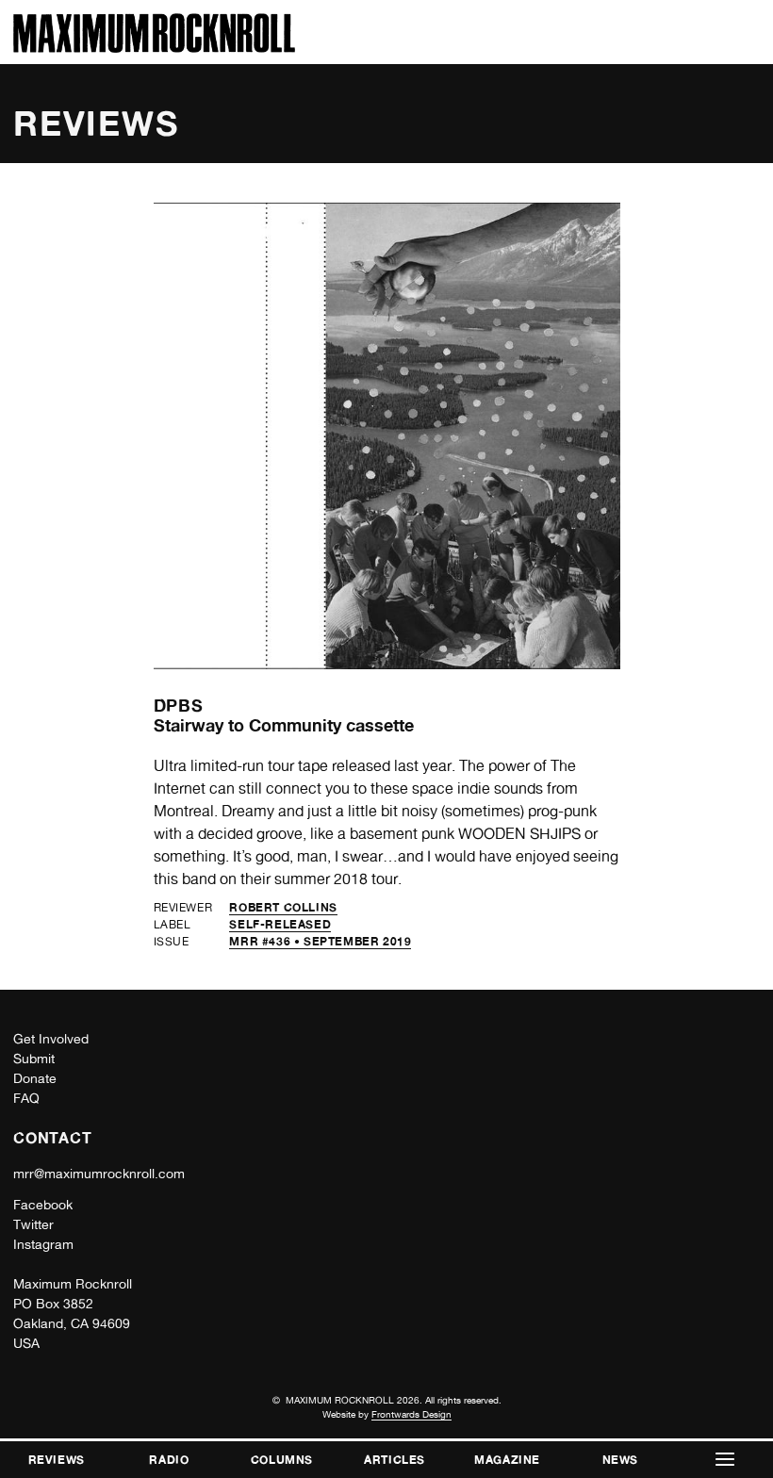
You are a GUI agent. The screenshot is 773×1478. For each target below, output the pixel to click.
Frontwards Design (411, 1414)
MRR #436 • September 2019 (320, 941)
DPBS (179, 705)
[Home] (154, 48)
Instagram (43, 1244)
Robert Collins (283, 907)
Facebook (43, 1204)
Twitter (33, 1224)
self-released (280, 924)
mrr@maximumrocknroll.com (99, 1173)
